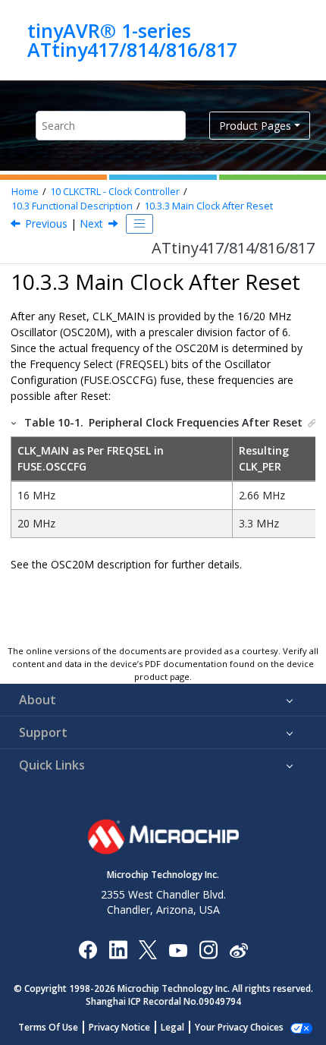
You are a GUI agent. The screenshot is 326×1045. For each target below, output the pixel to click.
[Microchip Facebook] (87, 949)
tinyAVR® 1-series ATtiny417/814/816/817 (132, 40)
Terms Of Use (48, 1027)
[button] (14, 422)
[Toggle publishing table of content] (139, 224)
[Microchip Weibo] (238, 949)
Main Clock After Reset (208, 206)
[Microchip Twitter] (148, 949)
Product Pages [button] (255, 125)
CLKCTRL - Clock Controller (115, 191)
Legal (172, 1027)
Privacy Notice (119, 1027)
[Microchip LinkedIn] (117, 949)
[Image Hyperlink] (177, 949)
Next (91, 223)
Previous (46, 223)
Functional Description (72, 206)
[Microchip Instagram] (208, 949)
